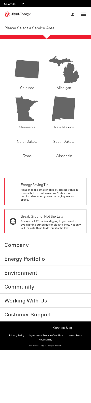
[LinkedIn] (42, 368)
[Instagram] (35, 364)
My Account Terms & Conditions (46, 376)
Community (14, 329)
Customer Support (19, 352)
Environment (15, 317)
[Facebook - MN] (21, 368)
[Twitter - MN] (28, 368)
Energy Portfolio (17, 306)
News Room (75, 376)
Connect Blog (62, 369)
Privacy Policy (16, 376)
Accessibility (45, 381)
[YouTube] (48, 368)
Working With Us (18, 341)
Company (12, 294)
